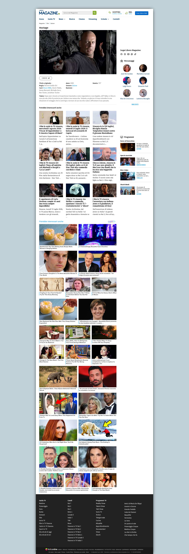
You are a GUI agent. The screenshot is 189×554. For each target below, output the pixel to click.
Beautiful (127, 515)
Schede (104, 19)
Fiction (98, 515)
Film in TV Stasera (45, 523)
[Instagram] (125, 54)
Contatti (116, 19)
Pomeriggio (43, 506)
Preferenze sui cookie (79, 552)
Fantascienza (141, 165)
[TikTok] (135, 54)
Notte (41, 512)
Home (41, 19)
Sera (40, 509)
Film (47, 23)
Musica (72, 19)
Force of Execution (127, 141)
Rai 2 (69, 506)
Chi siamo (51, 552)
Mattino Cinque (129, 529)
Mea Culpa (124, 170)
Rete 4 (70, 512)
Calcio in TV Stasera (46, 526)
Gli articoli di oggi (45, 532)
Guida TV (51, 19)
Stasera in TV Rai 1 (74, 526)
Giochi (98, 535)
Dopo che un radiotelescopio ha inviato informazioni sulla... (143, 160)
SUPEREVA (140, 549)
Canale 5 (71, 515)
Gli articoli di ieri (45, 535)
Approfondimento (102, 526)
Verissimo (128, 518)
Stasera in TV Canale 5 (76, 538)
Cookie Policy (69, 552)
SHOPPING (117, 12)
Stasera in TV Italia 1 (75, 540)
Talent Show (100, 506)
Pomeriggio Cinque (131, 526)
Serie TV (42, 520)
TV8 (69, 520)
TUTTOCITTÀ (107, 549)
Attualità (99, 523)
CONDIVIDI (44, 78)
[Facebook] (121, 54)
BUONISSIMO (133, 549)
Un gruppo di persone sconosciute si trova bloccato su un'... (143, 189)
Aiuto (87, 552)
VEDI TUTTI (135, 104)
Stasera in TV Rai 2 (74, 529)
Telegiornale (100, 518)
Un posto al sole (130, 524)
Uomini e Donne (130, 506)
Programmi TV (101, 500)
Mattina (42, 503)
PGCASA (91, 549)
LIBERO (41, 10)
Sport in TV (43, 529)
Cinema (82, 19)
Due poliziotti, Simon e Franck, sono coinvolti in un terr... (143, 174)
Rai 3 (69, 509)
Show (98, 532)
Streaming (93, 19)
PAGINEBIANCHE (99, 549)
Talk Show (99, 509)
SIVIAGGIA (118, 549)
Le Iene (127, 521)
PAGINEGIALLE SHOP (82, 549)
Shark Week (124, 185)
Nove (69, 523)
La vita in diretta (130, 532)
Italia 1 (70, 518)
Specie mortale (126, 155)
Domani (42, 515)
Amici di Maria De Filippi (133, 504)
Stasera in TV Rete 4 (75, 535)
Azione (53, 23)
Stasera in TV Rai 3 (74, 532)
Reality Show (100, 503)
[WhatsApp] (132, 54)
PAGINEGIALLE (72, 549)
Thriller (140, 178)
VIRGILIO (65, 549)
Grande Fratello (129, 509)
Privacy (63, 552)
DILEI (113, 549)
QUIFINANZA (125, 549)
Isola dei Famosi (130, 512)
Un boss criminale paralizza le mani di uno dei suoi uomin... (143, 145)
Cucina (98, 520)
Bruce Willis (47, 88)
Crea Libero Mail (141, 13)
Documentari (100, 529)
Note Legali (58, 552)
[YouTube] (128, 54)
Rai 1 (69, 503)
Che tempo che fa (130, 535)
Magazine (42, 23)
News (61, 19)
